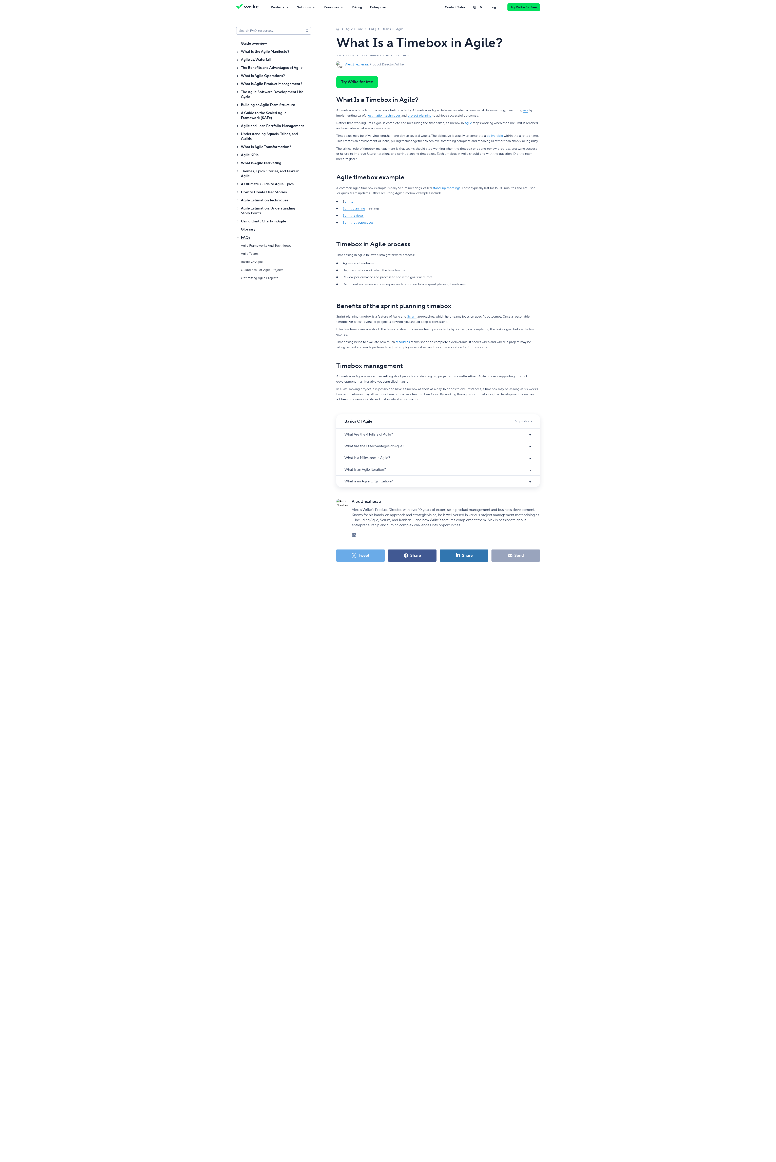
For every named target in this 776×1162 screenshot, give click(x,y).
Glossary (248, 229)
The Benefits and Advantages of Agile (272, 67)
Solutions (304, 7)
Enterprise (378, 7)
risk (525, 110)
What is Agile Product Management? (271, 84)
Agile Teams (249, 254)
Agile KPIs (249, 155)
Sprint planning (354, 208)
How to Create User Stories (264, 192)
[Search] (307, 30)
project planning (419, 116)
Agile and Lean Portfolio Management (272, 126)
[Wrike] (248, 7)
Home (338, 29)
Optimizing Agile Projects (259, 278)
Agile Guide (354, 29)
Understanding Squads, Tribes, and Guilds (269, 136)
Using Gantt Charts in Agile (263, 221)
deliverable (495, 136)
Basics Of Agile (252, 262)
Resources (331, 7)
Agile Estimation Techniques (264, 200)
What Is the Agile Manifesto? (265, 51)
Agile (468, 123)
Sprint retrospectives (358, 223)
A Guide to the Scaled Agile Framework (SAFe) (264, 115)
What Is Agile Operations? (263, 76)
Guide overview (254, 43)
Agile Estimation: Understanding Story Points (268, 211)
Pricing (357, 7)
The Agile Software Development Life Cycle (272, 94)
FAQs (245, 237)
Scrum (411, 317)
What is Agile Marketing (261, 163)
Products (277, 7)
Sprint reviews (353, 216)
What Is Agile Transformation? (266, 147)
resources (403, 342)
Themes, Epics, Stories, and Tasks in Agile (270, 173)
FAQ (372, 29)
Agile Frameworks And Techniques (266, 246)
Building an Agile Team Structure (268, 105)
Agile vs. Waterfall (256, 59)
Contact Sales (455, 7)
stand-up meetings (446, 188)
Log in (494, 7)
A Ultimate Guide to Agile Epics (267, 184)
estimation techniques (384, 116)
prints (349, 202)
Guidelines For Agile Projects (262, 270)
